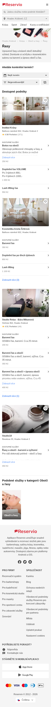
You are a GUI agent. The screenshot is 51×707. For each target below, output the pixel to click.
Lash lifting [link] (8, 267)
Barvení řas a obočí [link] (12, 353)
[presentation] (47, 4)
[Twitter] (25, 561)
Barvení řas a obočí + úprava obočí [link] (21, 371)
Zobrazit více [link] (8, 157)
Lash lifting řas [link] (10, 188)
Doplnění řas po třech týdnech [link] (18, 255)
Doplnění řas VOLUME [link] (14, 169)
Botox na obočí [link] (10, 145)
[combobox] (26, 18)
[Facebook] (20, 561)
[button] (25, 75)
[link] (4, 25)
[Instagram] (30, 561)
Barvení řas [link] (8, 243)
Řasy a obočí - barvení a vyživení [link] (19, 450)
